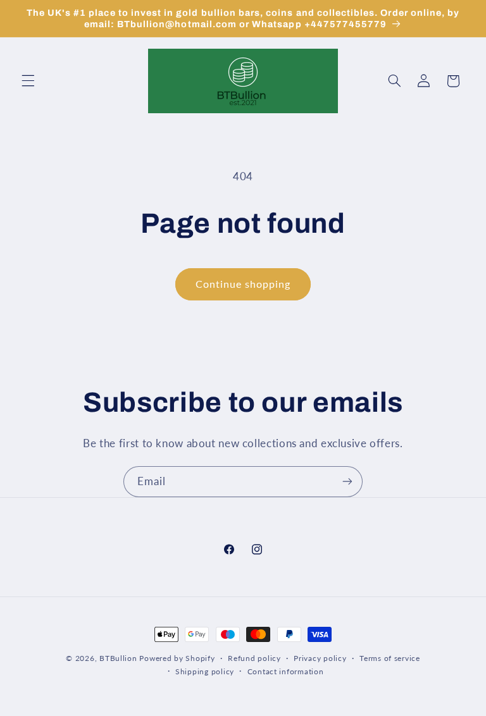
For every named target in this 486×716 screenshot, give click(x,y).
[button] (27, 81)
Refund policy (254, 658)
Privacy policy (320, 658)
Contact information (285, 671)
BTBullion (118, 658)
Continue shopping (243, 284)
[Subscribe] (347, 481)
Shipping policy (204, 671)
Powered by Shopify (177, 658)
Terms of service (389, 658)
